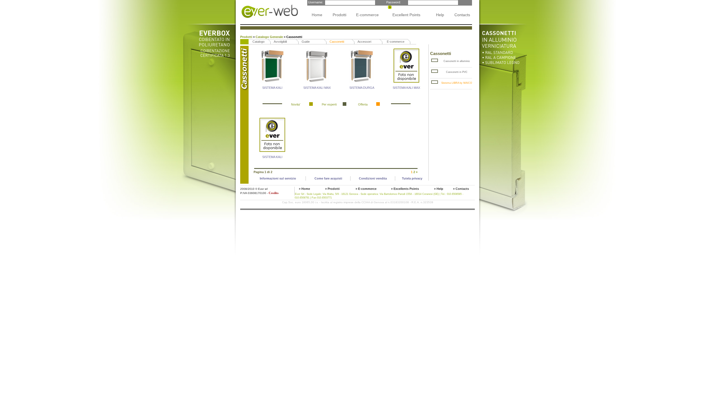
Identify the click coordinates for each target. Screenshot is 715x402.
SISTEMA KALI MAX (317, 87)
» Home (304, 188)
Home (317, 15)
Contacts (462, 15)
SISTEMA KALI (272, 87)
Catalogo (258, 41)
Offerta (363, 104)
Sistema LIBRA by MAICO (456, 83)
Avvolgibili (280, 41)
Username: (315, 2)
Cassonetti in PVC (457, 72)
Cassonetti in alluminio (457, 61)
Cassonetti (337, 41)
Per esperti (329, 104)
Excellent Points (406, 15)
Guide (306, 41)
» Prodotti (332, 188)
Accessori (364, 41)
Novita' (295, 104)
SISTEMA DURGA (361, 87)
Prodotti (339, 15)
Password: (393, 2)
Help (440, 15)
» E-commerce (366, 188)
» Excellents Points (405, 188)
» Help (438, 188)
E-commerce (367, 15)
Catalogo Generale (270, 37)
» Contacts (461, 188)
